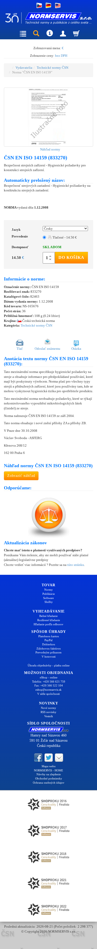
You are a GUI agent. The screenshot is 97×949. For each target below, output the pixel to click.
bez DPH (61, 56)
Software (48, 598)
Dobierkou (48, 644)
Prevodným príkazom (48, 652)
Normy (48, 589)
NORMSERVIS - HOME (48, 770)
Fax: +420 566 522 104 (48, 685)
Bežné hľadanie (48, 615)
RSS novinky (48, 712)
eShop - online (48, 677)
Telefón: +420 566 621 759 (48, 681)
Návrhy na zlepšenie (48, 774)
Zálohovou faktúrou (48, 648)
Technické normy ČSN (52, 68)
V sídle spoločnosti (48, 693)
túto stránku (75, 565)
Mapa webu (49, 766)
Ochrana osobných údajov (48, 782)
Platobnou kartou (48, 636)
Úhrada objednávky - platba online (49, 665)
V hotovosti (49, 656)
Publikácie (48, 593)
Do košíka (71, 257)
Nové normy (48, 707)
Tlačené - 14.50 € (64, 237)
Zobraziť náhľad (21, 476)
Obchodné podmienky (48, 778)
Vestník (48, 716)
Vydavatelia (24, 68)
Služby (48, 601)
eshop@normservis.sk (48, 689)
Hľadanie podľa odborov (48, 624)
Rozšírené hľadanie (48, 620)
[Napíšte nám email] (59, 757)
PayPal (48, 640)
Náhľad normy (49, 149)
